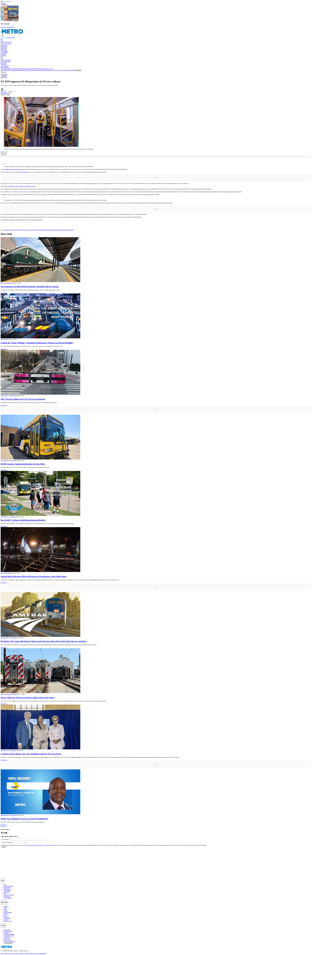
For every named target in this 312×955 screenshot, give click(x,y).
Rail (2, 57)
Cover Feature (7, 1)
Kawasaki (15, 230)
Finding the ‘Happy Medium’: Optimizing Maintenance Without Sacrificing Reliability (37, 343)
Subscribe (3, 27)
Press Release (44, 70)
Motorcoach (4, 48)
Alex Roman (8, 283)
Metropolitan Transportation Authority (13, 169)
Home (2, 77)
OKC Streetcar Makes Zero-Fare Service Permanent (23, 399)
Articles (16, 1)
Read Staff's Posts (5, 93)
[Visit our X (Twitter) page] (5, 833)
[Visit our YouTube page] (6, 833)
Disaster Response (5, 42)
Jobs (29, 68)
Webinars (32, 68)
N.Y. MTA (21, 230)
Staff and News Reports (11, 694)
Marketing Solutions (25, 70)
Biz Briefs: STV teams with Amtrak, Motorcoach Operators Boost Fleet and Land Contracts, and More (44, 641)
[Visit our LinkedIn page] (3, 833)
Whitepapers (38, 68)
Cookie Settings (77, 70)
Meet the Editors (11, 70)
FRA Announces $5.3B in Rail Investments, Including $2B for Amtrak (29, 286)
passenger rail (43, 230)
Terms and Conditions (67, 70)
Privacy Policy (58, 70)
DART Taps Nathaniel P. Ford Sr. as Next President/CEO (24, 819)
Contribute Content (36, 70)
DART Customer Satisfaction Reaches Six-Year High (23, 464)
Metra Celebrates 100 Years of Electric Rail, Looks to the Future (28, 698)
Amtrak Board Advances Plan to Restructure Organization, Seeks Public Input (33, 576)
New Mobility (4, 51)
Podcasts (25, 68)
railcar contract (50, 230)
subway (56, 230)
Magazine (3, 68)
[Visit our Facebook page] (1, 833)
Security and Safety (6, 60)
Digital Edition (10, 27)
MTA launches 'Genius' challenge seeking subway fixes (21, 186)
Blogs (10, 68)
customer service (8, 230)
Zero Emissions (5, 66)
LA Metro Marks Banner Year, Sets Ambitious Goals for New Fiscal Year (31, 754)
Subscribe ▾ (4, 4)
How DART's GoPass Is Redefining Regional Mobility (23, 520)
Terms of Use (11, 953)
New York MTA (35, 230)
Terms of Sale (18, 953)
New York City (27, 230)
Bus (2, 39)
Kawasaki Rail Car (25, 172)
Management (4, 45)
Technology (4, 63)
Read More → (4, 292)
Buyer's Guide (49, 68)
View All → (4, 826)
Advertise (18, 70)
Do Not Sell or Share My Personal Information (34, 953)
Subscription (4, 70)
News (12, 1)
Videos (13, 68)
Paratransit (3, 54)
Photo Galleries (19, 68)
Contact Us (51, 70)
